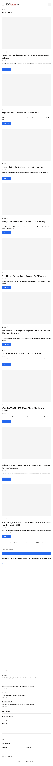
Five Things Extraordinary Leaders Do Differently (24, 276)
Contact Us (4, 756)
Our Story (10, 756)
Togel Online (4, 747)
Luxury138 (4, 723)
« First (15, 542)
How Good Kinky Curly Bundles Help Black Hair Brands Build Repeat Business (20, 677)
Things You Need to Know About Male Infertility (23, 221)
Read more (6, 69)
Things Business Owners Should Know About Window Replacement (18, 686)
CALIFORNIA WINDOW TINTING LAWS (21, 353)
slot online (28, 747)
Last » (37, 542)
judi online (28, 739)
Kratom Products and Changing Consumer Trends (14, 695)
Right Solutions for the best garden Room (20, 112)
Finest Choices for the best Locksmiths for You (22, 167)
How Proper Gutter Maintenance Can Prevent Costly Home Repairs (18, 704)
